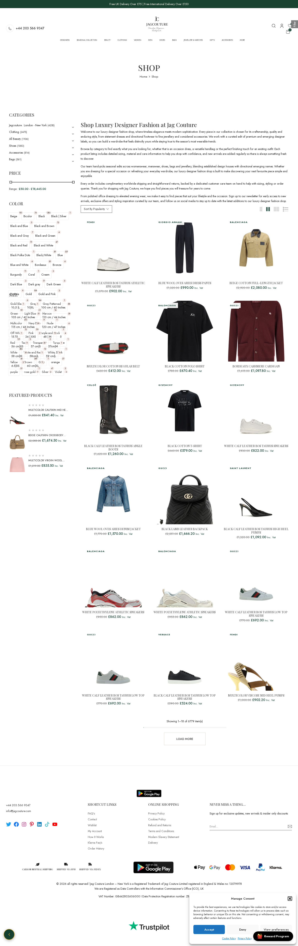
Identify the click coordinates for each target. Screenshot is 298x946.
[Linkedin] (39, 824)
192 (20, 212)
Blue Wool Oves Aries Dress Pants (184, 283)
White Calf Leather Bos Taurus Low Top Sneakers (256, 614)
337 (66, 251)
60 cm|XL (33, 366)
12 (58, 222)
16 (60, 352)
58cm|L (34, 356)
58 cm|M (16, 356)
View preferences (276, 929)
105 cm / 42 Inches (23, 317)
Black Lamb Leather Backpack (185, 529)
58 (69, 303)
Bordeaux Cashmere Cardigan (256, 366)
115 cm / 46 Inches (22, 327)
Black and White (43, 245)
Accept (209, 929)
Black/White (43, 255)
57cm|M (53, 346)
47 (57, 241)
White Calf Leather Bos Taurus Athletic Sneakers (113, 284)
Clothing (14, 132)
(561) (18, 159)
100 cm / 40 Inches (53, 307)
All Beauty (15, 139)
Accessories (16, 153)
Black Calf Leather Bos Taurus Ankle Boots (113, 447)
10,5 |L (15, 307)
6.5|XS (15, 366)
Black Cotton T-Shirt (185, 446)
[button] (290, 899)
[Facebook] (16, 824)
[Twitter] (8, 824)
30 (44, 342)
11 (25, 271)
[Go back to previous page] (9, 934)
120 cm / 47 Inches (53, 327)
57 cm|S (36, 346)
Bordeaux (40, 265)
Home (143, 76)
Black (42, 216)
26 (50, 261)
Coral (31, 275)
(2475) (23, 132)
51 (39, 313)
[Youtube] (54, 824)
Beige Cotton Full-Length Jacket (256, 283)
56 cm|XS (17, 346)
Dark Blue (16, 284)
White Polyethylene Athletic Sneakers (113, 612)
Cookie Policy (229, 938)
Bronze (57, 265)
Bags (12, 159)
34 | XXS (30, 337)
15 (31, 241)
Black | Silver (58, 216)
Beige (13, 216)
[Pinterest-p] (31, 824)
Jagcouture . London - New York (28, 125)
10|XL (30, 307)
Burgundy (16, 275)
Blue (60, 255)
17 (44, 280)
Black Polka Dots (20, 255)
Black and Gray (19, 236)
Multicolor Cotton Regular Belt (113, 366)
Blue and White (19, 265)
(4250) (51, 125)
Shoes (12, 146)
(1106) (25, 139)
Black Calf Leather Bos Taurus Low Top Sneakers (185, 697)
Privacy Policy (245, 938)
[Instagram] (24, 824)
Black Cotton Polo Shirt (185, 366)
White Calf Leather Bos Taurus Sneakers (256, 446)
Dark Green (54, 284)
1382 (48, 212)
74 (36, 212)
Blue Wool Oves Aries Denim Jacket (113, 529)
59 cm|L (51, 356)
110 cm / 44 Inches (53, 317)
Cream (45, 275)
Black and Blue (19, 226)
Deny (242, 929)
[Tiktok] (47, 824)
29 (38, 323)
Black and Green (45, 236)
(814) (27, 153)
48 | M (47, 337)
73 (55, 333)
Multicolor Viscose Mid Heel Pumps (256, 695)
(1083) (20, 146)
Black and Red (18, 245)
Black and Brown (44, 226)
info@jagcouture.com (18, 811)
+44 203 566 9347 (30, 28)
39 (55, 251)
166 (40, 300)
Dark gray (34, 284)
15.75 (14, 337)
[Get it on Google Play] (149, 790)
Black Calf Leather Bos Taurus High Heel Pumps (256, 531)
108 (35, 290)
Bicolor (28, 216)
